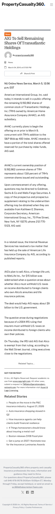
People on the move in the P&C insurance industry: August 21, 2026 (25, 404)
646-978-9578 (15, 480)
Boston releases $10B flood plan (26, 436)
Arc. (19, 505)
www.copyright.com (21, 381)
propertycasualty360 (24, 55)
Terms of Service (45, 505)
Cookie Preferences (34, 507)
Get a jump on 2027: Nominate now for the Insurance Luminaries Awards (26, 442)
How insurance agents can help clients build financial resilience (24, 421)
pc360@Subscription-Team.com (27, 487)
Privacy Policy (18, 507)
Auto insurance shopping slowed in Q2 (25, 413)
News (7, 34)
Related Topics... (26, 363)
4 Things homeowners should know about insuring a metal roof (25, 429)
